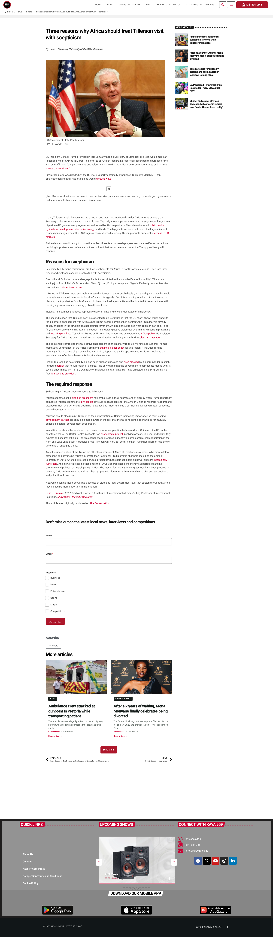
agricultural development (59, 229)
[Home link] (7, 4)
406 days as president (63, 373)
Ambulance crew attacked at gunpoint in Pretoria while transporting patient (71, 711)
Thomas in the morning (120, 874)
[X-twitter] (207, 861)
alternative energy (84, 229)
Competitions (57, 611)
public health (156, 225)
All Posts (53, 645)
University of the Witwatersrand (74, 496)
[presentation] (98, 862)
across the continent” (58, 168)
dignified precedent (82, 397)
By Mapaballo (54, 731)
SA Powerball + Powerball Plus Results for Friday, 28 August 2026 (206, 87)
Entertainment (57, 591)
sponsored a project (112, 433)
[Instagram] (224, 861)
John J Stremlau (55, 493)
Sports (53, 597)
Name (49, 535)
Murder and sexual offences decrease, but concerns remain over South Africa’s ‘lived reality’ (206, 103)
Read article (55, 736)
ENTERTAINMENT (123, 699)
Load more (108, 750)
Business (55, 577)
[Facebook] (198, 861)
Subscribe (55, 622)
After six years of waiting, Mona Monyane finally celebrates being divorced (141, 711)
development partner (57, 419)
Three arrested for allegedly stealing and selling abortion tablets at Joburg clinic (204, 71)
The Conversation (99, 503)
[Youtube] (215, 861)
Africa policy (148, 333)
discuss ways (103, 178)
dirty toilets (86, 401)
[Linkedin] (233, 861)
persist (60, 365)
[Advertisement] (90, 789)
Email (49, 553)
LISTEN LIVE (252, 5)
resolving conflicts (61, 333)
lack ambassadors (151, 337)
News (53, 584)
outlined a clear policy (112, 347)
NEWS (52, 699)
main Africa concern (71, 287)
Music (53, 604)
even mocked (131, 361)
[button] (124, 888)
